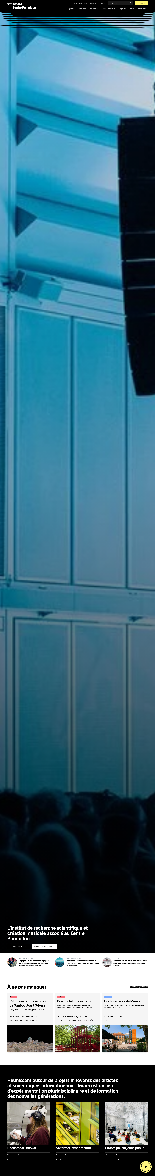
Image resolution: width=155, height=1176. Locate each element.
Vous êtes (93, 3)
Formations (94, 9)
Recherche (82, 9)
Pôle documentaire (80, 3)
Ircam (132, 9)
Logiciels (122, 9)
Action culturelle (109, 9)
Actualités (142, 9)
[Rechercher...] (131, 3)
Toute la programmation (139, 987)
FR (102, 3)
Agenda (71, 9)
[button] (28, 1154)
